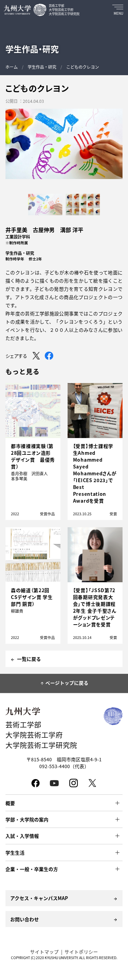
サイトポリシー (81, 951)
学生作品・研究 (42, 67)
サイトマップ (44, 951)
